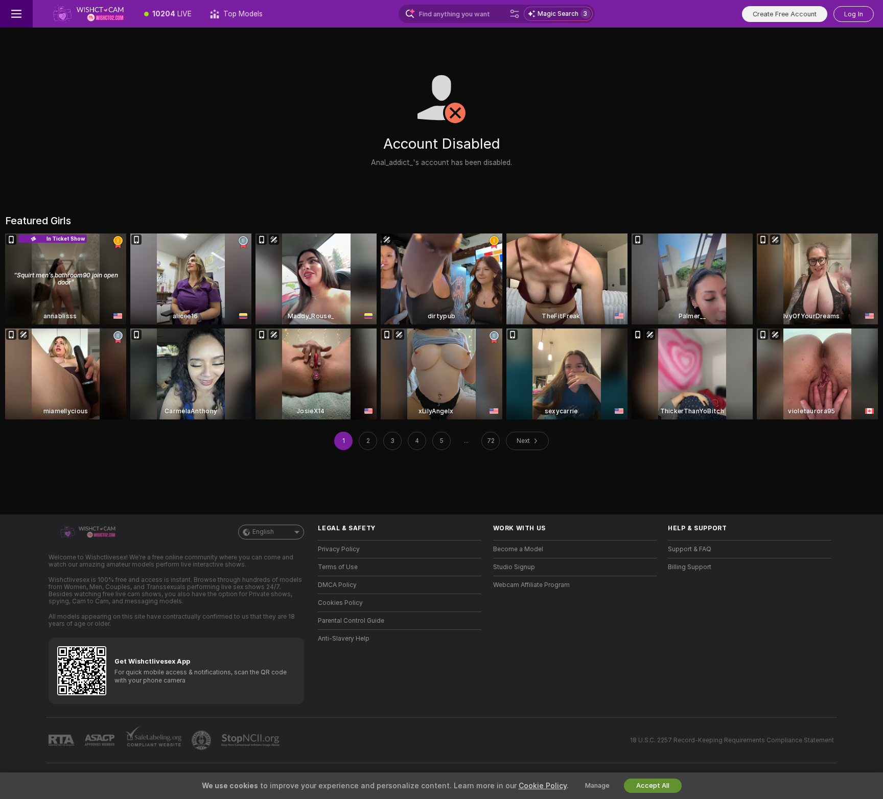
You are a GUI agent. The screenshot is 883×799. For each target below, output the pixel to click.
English (263, 531)
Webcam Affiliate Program (531, 585)
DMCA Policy (337, 585)
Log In (853, 14)
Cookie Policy (543, 786)
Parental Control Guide (351, 620)
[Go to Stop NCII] (251, 740)
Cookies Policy (340, 602)
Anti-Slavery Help (343, 638)
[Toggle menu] (16, 14)
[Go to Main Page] (84, 14)
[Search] (514, 14)
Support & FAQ (689, 549)
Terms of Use (338, 567)
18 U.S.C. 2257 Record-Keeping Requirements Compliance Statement (732, 740)
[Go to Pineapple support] (202, 740)
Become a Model (518, 549)
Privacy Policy (339, 549)
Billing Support (689, 567)
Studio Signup (514, 567)
